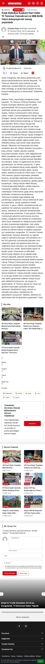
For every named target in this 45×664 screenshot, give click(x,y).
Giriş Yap (23, 573)
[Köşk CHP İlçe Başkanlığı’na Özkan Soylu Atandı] (33, 483)
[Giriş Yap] (37, 3)
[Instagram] (25, 626)
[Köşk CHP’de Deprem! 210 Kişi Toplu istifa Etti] (33, 506)
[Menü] (4, 3)
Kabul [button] (40, 661)
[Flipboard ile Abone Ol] (27, 68)
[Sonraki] (43, 594)
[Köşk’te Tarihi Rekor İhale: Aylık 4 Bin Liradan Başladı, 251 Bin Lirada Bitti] (12, 506)
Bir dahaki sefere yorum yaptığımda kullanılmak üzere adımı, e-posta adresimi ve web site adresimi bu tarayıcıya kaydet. (23, 567)
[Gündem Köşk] (14, 3)
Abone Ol (32, 423)
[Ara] (29, 3)
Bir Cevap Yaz (10, 526)
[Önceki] (1, 594)
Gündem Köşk (13, 28)
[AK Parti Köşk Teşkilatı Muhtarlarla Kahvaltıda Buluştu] (12, 318)
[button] (33, 3)
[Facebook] (19, 626)
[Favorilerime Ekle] (33, 73)
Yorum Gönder (9, 573)
